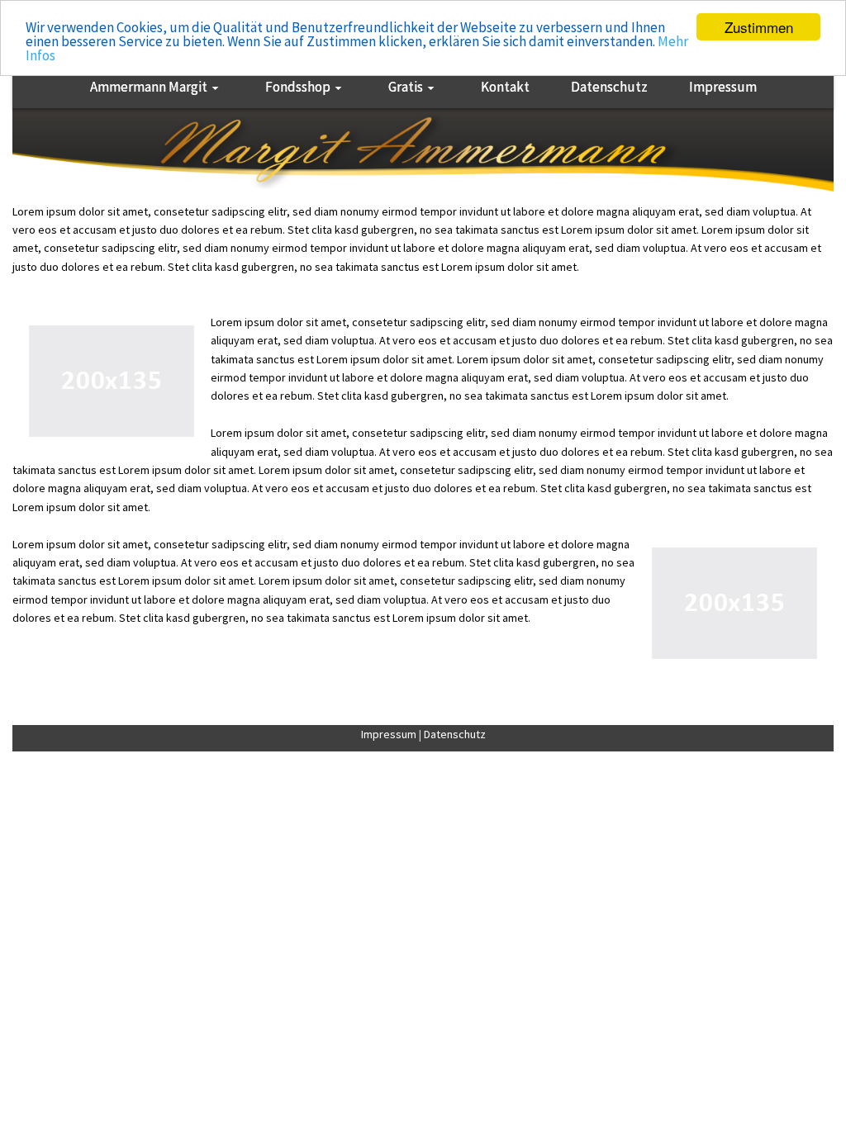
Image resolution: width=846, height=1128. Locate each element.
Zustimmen (759, 27)
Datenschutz (455, 734)
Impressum (388, 734)
